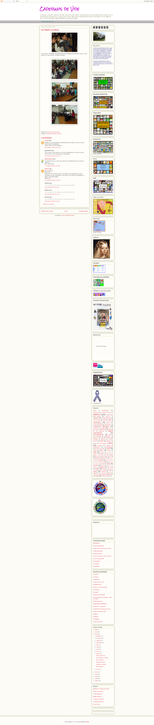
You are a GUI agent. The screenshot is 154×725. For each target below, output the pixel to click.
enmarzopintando (98, 434)
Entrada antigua (83, 211)
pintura (102, 456)
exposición (95, 437)
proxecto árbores (99, 459)
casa (99, 420)
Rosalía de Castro (100, 662)
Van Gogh (110, 467)
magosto (108, 445)
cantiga (104, 419)
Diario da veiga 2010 (98, 545)
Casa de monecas (100, 655)
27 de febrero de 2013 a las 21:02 (52, 180)
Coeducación (96, 579)
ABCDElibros (96, 543)
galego (102, 440)
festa (102, 437)
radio (95, 460)
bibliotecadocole (49, 159)
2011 (96, 674)
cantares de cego (106, 417)
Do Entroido (96, 589)
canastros (108, 416)
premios (109, 456)
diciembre (99, 636)
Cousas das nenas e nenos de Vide (102, 556)
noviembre (99, 638)
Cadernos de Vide (59, 8)
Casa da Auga (107, 420)
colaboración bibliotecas (51, 133)
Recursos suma (110, 460)
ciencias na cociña (109, 423)
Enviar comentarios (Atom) (68, 215)
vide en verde (102, 470)
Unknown (47, 168)
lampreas (109, 441)
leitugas (95, 443)
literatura (99, 445)
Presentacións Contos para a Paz (101, 609)
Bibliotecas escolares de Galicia (101, 688)
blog (107, 414)
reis (105, 462)
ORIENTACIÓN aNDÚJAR (99, 603)
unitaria (101, 467)
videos (95, 471)
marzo (98, 651)
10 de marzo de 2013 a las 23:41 (52, 201)
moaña (94, 450)
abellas (94, 410)
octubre (98, 640)
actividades (103, 412)
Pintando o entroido (101, 664)
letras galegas (102, 443)
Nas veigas (96, 563)
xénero (111, 474)
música (109, 450)
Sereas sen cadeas (98, 691)
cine (96, 425)
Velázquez (105, 468)
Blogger (87, 721)
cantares (95, 418)
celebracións (97, 422)
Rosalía (59, 133)
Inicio (66, 211)
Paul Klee (106, 455)
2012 (96, 672)
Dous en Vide (96, 704)
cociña (100, 425)
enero (98, 669)
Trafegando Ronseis (98, 701)
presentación (96, 458)
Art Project (95, 577)
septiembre (99, 642)
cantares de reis (97, 419)
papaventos (109, 453)
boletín (98, 416)
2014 (96, 632)
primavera (105, 458)
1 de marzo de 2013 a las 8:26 (52, 187)
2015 (96, 629)
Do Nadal (95, 592)
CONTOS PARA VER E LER (47, 21)
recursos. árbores (98, 462)
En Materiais (96, 566)
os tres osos (108, 451)
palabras (102, 453)
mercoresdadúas (108, 447)
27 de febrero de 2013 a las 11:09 (52, 156)
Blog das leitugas (97, 553)
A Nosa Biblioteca (97, 694)
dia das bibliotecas (98, 431)
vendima (111, 468)
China (107, 422)
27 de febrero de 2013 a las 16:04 (52, 165)
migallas (98, 448)
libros (111, 443)
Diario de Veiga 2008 (98, 558)
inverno (101, 441)
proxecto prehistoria (109, 459)
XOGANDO (96, 619)
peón (97, 456)
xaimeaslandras (103, 474)
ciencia (95, 423)
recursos (100, 461)
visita (94, 473)
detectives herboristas (105, 429)
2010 (96, 676)
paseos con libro (97, 455)
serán (110, 465)
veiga (97, 468)
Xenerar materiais (97, 621)
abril (97, 649)
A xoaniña (95, 574)
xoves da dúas (105, 476)
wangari (108, 473)
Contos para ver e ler (98, 582)
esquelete (98, 436)
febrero (98, 653)
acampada (96, 412)
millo (103, 448)
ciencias (101, 423)
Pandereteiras (96, 561)
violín (110, 471)
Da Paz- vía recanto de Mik (100, 587)
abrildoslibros (105, 410)
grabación (107, 440)
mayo (97, 647)
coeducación (108, 425)
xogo (97, 476)
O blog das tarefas (98, 551)
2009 (96, 678)
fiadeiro (108, 437)
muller (101, 450)
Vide (96, 470)
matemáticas (96, 447)
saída (108, 464)
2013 (96, 634)
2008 (96, 680)
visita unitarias (101, 473)
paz (112, 455)
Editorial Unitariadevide (99, 594)
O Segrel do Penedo (98, 699)
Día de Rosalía (100, 660)
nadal (94, 452)
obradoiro (102, 451)
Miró (108, 448)
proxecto (111, 458)
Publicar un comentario (48, 204)
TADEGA (95, 614)
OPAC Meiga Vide (97, 601)
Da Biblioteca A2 (97, 584)
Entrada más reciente (47, 211)
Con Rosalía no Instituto (102, 657)
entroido (111, 434)
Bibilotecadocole (97, 696)
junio (97, 644)
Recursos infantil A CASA (99, 611)
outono (95, 453)
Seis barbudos (99, 666)
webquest (95, 474)
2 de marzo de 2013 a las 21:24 (52, 194)
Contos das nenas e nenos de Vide (102, 548)
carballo (109, 419)
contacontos (96, 428)
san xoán (104, 465)
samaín (95, 465)
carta (94, 420)
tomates (95, 467)
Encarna (47, 140)
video (109, 470)
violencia (103, 471)
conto (103, 428)
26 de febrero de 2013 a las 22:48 (52, 147)
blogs (111, 414)
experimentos (107, 436)
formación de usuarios (99, 438)
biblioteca (97, 415)
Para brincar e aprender (99, 606)
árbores (109, 412)
